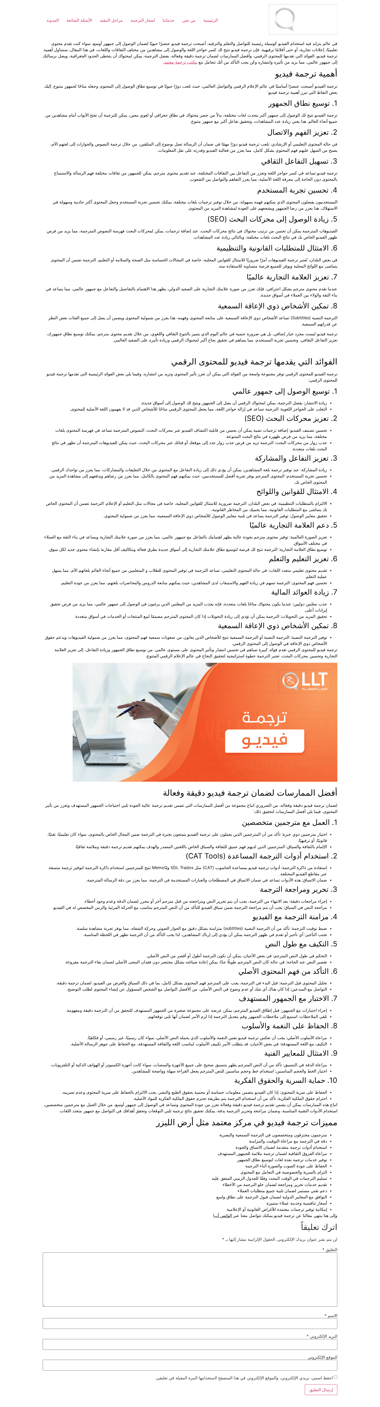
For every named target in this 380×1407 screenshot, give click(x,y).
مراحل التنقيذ (111, 20)
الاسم (330, 1315)
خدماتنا (168, 20)
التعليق (329, 1250)
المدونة (53, 20)
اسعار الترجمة (143, 20)
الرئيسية (210, 20)
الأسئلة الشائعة (79, 20)
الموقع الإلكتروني (322, 1357)
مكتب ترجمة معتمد (180, 62)
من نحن (189, 20)
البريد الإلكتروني (322, 1336)
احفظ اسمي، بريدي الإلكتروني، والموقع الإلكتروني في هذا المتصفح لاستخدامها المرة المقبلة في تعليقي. (244, 1378)
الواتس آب (223, 1215)
